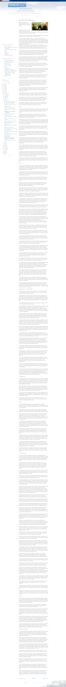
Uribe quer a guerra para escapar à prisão (9, 101)
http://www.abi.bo (7, 63)
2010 (4, 92)
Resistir (6, 51)
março (5, 146)
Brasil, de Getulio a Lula (7, 115)
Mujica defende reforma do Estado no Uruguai (10, 133)
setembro (5, 97)
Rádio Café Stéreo (7, 68)
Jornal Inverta (6, 54)
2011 (4, 91)
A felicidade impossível (7, 135)
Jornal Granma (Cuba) (8, 75)
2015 (4, 85)
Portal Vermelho (7, 52)
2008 (4, 152)
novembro (5, 94)
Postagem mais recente (22, 678)
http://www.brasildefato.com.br (9, 62)
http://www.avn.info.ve (8, 65)
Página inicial (34, 678)
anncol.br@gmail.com (5, 80)
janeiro (5, 149)
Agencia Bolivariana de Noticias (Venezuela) (11, 70)
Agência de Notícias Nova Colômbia (10, 72)
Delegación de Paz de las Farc (9, 61)
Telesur (6, 76)
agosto (5, 98)
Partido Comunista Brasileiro (9, 55)
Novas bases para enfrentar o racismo (9, 113)
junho (5, 142)
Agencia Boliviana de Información (9, 69)
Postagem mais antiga (45, 678)
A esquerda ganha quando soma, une (9, 127)
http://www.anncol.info (8, 46)
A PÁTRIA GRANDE (7, 136)
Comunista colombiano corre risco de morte (10, 121)
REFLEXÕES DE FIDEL (7, 106)
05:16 (20, 675)
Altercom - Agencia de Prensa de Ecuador (10, 71)
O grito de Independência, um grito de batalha (10, 128)
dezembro (5, 93)
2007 (4, 153)
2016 (4, 84)
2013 (4, 88)
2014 (4, 87)
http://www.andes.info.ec (8, 64)
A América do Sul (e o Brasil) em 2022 (27, 20)
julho (5, 100)
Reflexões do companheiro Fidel (8, 122)
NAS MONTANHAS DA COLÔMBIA (9, 102)
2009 (4, 151)
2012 (4, 89)
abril (5, 145)
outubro (5, 96)
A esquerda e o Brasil (7, 123)
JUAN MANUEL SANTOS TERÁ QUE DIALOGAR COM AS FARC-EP (9, 138)
